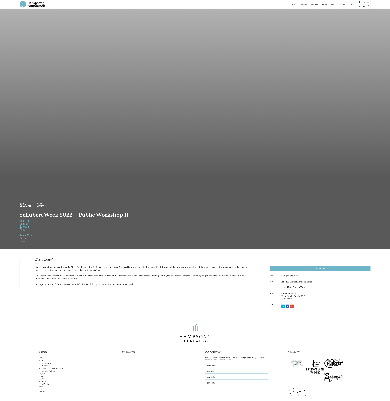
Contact (352, 4)
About (294, 4)
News (333, 4)
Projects (303, 4)
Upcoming (44, 381)
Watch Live (320, 268)
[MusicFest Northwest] (333, 363)
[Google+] (292, 306)
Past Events (45, 384)
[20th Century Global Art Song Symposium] (297, 364)
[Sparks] (333, 377)
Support (342, 4)
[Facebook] (287, 306)
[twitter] (283, 306)
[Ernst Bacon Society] (297, 391)
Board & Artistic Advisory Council (52, 368)
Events (324, 4)
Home (41, 358)
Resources (314, 4)
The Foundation (46, 363)
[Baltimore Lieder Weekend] (315, 367)
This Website (45, 366)
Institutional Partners (48, 371)
